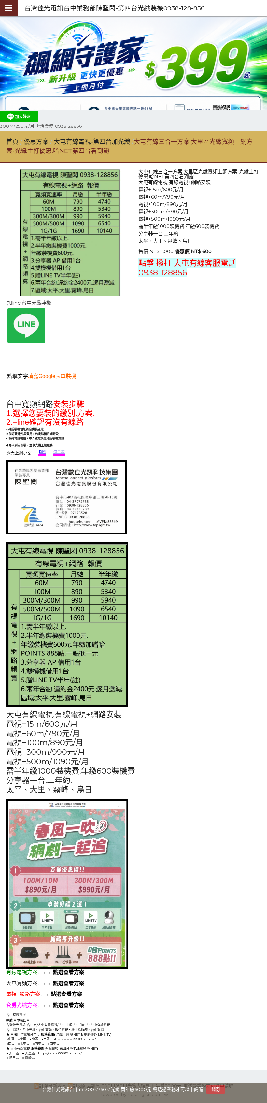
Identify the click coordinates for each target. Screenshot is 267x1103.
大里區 (30, 1053)
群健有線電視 (45, 1020)
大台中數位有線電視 (96, 1020)
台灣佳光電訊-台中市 (21, 1025)
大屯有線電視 (47, 1025)
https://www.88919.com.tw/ (74, 1039)
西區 (46, 1039)
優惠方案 (37, 142)
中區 (11, 1039)
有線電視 (51, 1048)
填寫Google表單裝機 (52, 376)
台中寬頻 (45, 1030)
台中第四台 (21, 1020)
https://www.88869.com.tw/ (60, 1053)
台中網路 (12, 1030)
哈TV (73, 1048)
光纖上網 (62, 1034)
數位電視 (61, 1030)
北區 (35, 1039)
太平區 (14, 1053)
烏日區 (14, 1058)
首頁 (12, 142)
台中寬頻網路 (29, 404)
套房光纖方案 (21, 1005)
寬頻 (83, 1048)
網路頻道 (90, 1034)
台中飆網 (97, 1030)
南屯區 (55, 1044)
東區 (23, 1039)
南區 (11, 1044)
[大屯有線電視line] (26, 341)
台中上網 (65, 1025)
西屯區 (40, 1044)
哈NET (75, 1034)
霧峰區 (30, 1058)
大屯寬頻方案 (21, 983)
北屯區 (25, 1044)
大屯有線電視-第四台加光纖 (92, 142)
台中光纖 (28, 1030)
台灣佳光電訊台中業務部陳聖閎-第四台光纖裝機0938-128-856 (114, 8)
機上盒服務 (79, 1030)
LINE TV (104, 1034)
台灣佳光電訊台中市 (25, 1034)
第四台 (64, 1048)
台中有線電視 (16, 1015)
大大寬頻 (71, 1020)
